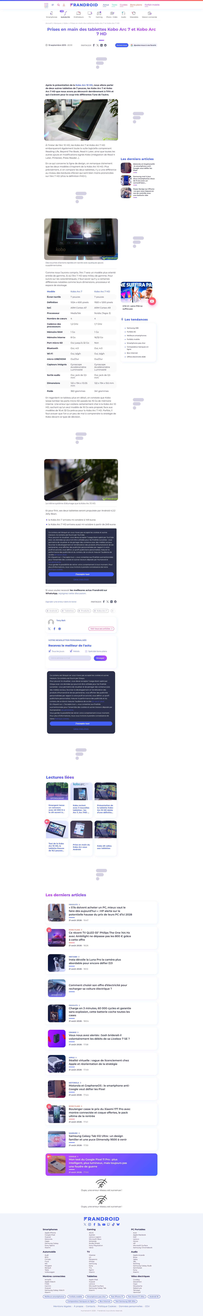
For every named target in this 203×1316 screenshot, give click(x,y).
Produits (85, 611)
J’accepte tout (83, 574)
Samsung (93, 1264)
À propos (78, 1306)
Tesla (47, 1270)
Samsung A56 (133, 328)
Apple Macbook (139, 1235)
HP (134, 1243)
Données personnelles (130, 1306)
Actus (106, 5)
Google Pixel (50, 1235)
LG (90, 1257)
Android (53, 611)
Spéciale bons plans (97, 651)
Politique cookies (55, 569)
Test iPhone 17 (117, 1297)
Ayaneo (92, 1235)
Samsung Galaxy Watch (54, 1290)
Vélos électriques (140, 1276)
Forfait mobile (152, 5)
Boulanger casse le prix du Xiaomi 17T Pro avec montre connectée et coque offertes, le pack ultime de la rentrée (99, 1112)
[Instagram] (90, 1224)
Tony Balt (60, 620)
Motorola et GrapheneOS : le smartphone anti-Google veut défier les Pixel (144, 167)
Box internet (132, 353)
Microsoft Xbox (95, 1239)
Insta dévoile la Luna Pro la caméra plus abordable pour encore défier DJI (95, 961)
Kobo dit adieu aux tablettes (104, 847)
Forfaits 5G (131, 332)
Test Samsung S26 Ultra (125, 1301)
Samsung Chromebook (142, 1248)
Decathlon (137, 1282)
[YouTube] (104, 1224)
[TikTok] (113, 1224)
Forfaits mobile (133, 339)
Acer (135, 1233)
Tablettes (69, 611)
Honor (135, 1241)
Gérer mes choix (81, 579)
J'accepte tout (83, 723)
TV (88, 1252)
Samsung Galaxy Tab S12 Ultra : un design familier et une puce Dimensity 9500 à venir (98, 1137)
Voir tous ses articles (100, 629)
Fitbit (47, 1284)
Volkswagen (50, 1272)
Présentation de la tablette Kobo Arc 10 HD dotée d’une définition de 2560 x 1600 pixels (105, 809)
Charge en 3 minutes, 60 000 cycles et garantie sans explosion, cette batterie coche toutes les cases (100, 1012)
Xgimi (91, 1270)
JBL (134, 1261)
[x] (49, 628)
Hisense (92, 1255)
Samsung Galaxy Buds (142, 1266)
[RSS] (99, 1224)
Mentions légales (62, 1306)
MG (46, 1264)
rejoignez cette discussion (72, 593)
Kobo (66, 23)
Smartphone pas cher (136, 343)
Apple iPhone (50, 1233)
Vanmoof (137, 1292)
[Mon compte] (64, 4)
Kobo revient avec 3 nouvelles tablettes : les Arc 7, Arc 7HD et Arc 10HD (81, 809)
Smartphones (50, 1229)
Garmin (48, 1286)
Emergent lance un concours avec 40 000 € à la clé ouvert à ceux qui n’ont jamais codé (57, 809)
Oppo (47, 1241)
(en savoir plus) (60, 555)
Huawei (48, 1237)
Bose (135, 1257)
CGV (147, 1306)
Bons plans (136, 5)
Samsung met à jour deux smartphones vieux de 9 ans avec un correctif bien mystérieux (144, 180)
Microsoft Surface (140, 1245)
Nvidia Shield (94, 1243)
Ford (47, 1261)
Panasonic (93, 1259)
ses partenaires (54, 562)
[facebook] (54, 628)
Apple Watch (50, 1282)
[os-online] (59, 628)
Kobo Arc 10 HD (84, 85)
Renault (48, 1268)
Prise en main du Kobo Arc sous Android (81, 847)
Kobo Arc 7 (102, 611)
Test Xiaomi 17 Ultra (136, 1297)
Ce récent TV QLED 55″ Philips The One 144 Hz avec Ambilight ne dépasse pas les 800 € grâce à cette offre (100, 936)
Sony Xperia (50, 1245)
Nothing (136, 1264)
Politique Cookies (107, 1306)
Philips (91, 1261)
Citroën (48, 1259)
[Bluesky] (118, 1224)
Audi (47, 1255)
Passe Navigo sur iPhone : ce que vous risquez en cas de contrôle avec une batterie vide (143, 192)
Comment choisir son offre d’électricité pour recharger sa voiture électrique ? (98, 987)
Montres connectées (54, 1276)
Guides (123, 5)
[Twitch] (108, 1224)
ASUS (91, 1233)
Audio (134, 1252)
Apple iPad (93, 1280)
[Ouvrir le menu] (46, 5)
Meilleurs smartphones (136, 336)
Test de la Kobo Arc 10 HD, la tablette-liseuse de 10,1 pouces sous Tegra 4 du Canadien (56, 847)
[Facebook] (94, 1224)
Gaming (91, 1229)
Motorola (48, 1239)
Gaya (135, 1284)
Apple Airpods (139, 1255)
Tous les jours (57, 651)
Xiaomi (48, 1248)
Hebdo (76, 651)
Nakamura (137, 1288)
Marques (57, 23)
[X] (85, 1224)
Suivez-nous (122, 45)
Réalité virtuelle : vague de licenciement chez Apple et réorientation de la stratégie (99, 1062)
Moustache (137, 1286)
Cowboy (136, 1280)
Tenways (136, 1290)
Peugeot (48, 1266)
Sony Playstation (96, 1245)
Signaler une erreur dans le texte (61, 602)
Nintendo (93, 1241)
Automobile (49, 1252)
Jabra (135, 1259)
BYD (46, 1257)
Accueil (49, 23)
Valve (91, 1248)
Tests (114, 5)
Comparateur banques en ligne (81, 1301)
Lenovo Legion (95, 1237)
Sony (91, 1266)
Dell (134, 1237)
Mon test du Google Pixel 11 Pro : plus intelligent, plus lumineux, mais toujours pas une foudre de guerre (98, 1163)
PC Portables (138, 1229)
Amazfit (48, 1280)
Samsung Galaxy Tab (97, 1288)
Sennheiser (137, 1268)
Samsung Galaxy (52, 1243)
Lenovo (136, 1239)
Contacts (90, 1306)
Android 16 (153, 1297)
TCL (90, 1268)
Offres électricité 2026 (136, 357)
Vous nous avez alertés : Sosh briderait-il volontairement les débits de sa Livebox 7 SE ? (99, 1037)
